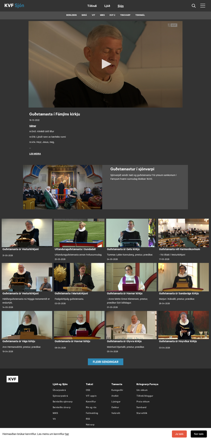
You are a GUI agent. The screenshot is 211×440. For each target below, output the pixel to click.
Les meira (35, 154)
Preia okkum (143, 402)
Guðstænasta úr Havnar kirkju (124, 293)
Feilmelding (92, 413)
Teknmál (140, 15)
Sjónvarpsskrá (60, 396)
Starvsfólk (142, 413)
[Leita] (193, 5)
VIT (93, 15)
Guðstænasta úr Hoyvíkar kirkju (178, 341)
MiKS (102, 15)
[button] (105, 64)
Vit (54, 419)
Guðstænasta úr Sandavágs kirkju (179, 293)
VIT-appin (91, 396)
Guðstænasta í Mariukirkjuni (71, 293)
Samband (141, 407)
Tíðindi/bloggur (144, 396)
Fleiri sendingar (105, 362)
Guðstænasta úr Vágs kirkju (18, 341)
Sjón (121, 6)
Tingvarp (125, 15)
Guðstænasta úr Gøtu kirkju (123, 249)
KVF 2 (112, 15)
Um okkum (142, 390)
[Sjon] (22, 5)
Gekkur (115, 407)
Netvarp (90, 425)
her (67, 434)
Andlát (115, 396)
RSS (88, 419)
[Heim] (9, 5)
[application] (105, 64)
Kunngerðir (117, 390)
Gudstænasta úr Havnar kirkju (72, 341)
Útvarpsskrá (59, 390)
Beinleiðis (71, 15)
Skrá (84, 15)
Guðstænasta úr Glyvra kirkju (124, 341)
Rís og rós (91, 407)
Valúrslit (115, 413)
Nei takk (199, 434)
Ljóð (107, 6)
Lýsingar (116, 402)
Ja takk (179, 434)
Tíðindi (92, 6)
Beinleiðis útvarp (62, 407)
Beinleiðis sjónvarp (63, 402)
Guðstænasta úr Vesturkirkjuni (20, 249)
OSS (88, 390)
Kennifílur (91, 402)
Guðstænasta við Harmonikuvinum (179, 249)
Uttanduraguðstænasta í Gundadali (75, 249)
